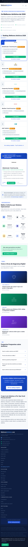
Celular (3, 480)
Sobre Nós (3, 510)
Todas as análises (4, 449)
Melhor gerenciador (5, 490)
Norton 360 (3, 456)
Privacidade (3, 516)
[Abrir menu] (26, 5)
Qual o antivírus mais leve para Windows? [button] (11, 369)
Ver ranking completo (9, 253)
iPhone (3, 477)
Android (3, 475)
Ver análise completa (15, 59)
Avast (2, 462)
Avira (2, 464)
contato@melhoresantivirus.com (8, 439)
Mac (3, 473)
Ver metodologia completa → (17, 196)
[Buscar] (23, 5)
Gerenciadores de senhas (6, 488)
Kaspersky (3, 458)
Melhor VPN (3, 486)
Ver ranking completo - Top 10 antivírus (13, 145)
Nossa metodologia (6, 437)
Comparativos (4, 499)
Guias (2, 501)
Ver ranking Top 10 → (5, 466)
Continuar (5, 544)
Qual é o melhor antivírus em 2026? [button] (10, 351)
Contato (2, 512)
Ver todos (3, 37)
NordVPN (3, 492)
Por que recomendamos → (19, 183)
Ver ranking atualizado (14, 522)
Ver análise (16, 56)
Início (2, 508)
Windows (4, 471)
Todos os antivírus (4, 451)
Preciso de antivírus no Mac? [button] (8, 355)
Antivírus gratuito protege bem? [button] (9, 359)
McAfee (2, 460)
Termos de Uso (4, 514)
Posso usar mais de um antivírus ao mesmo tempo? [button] (12, 364)
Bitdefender (3, 454)
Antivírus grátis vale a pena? (7, 503)
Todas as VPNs (4, 484)
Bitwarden (3, 495)
